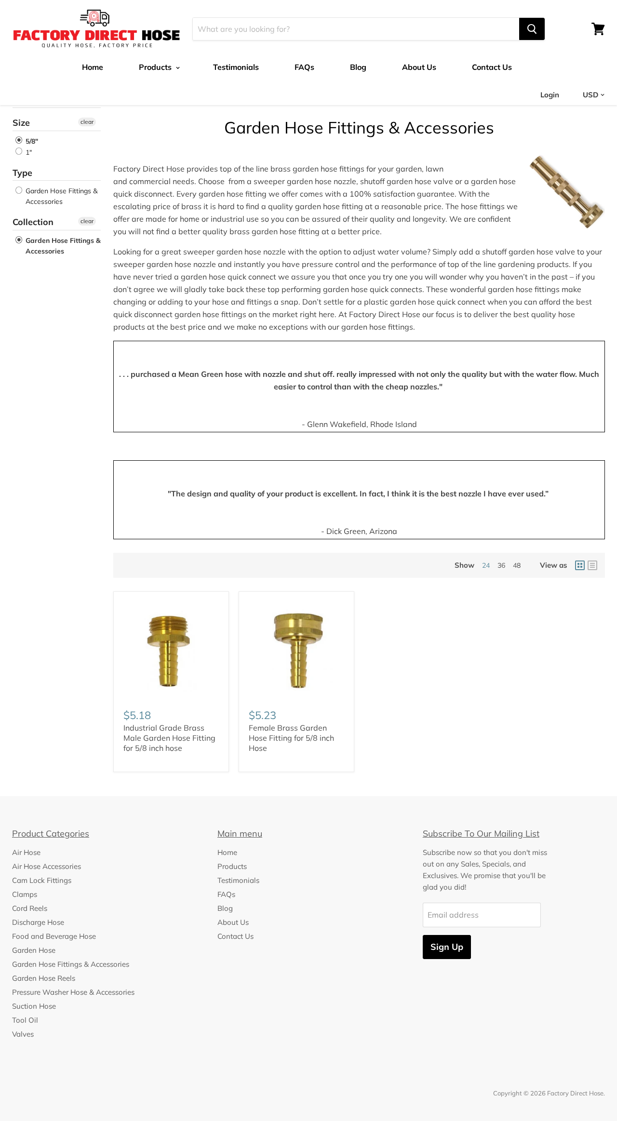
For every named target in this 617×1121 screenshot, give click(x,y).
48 (517, 565)
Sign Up (446, 946)
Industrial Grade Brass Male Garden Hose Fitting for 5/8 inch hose (169, 738)
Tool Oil (25, 1020)
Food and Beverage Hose (54, 936)
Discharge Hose (38, 922)
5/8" (31, 141)
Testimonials (236, 67)
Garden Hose (33, 950)
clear (87, 121)
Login (549, 94)
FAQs (304, 67)
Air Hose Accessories (46, 866)
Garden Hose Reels (43, 978)
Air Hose (26, 852)
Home (92, 67)
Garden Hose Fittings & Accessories (60, 196)
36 (501, 565)
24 (486, 565)
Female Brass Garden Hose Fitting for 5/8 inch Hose (291, 738)
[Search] (532, 29)
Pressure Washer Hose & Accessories (73, 992)
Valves (23, 1034)
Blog (358, 67)
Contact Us (492, 67)
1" (28, 152)
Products (156, 67)
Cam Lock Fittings (41, 880)
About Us (419, 67)
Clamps (24, 894)
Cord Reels (29, 908)
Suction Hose (34, 1006)
